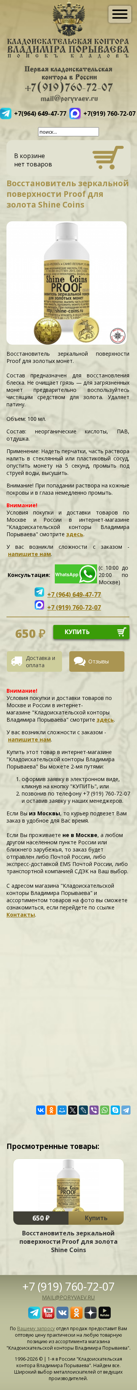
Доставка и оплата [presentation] (40, 661)
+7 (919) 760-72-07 (68, 1286)
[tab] (37, 661)
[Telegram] (126, 1110)
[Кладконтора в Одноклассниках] (76, 1316)
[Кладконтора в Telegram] (34, 1316)
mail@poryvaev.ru (68, 1297)
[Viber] (94, 1110)
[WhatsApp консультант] (76, 581)
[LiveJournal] (83, 1110)
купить (77, 632)
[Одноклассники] (51, 1110)
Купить (96, 1218)
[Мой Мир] (62, 1110)
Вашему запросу (36, 1328)
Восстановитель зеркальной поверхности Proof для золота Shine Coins (68, 1241)
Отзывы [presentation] (98, 661)
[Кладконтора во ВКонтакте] (62, 1316)
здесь (74, 534)
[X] (72, 1110)
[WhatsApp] (104, 1110)
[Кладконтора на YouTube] (48, 1316)
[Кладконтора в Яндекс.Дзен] (90, 1316)
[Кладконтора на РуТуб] (105, 1316)
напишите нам (29, 554)
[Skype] (115, 1110)
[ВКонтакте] (40, 1110)
